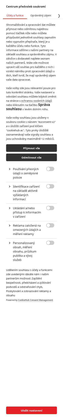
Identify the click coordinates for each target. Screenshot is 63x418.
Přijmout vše (31, 148)
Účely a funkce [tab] (14, 15)
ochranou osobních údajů (36, 100)
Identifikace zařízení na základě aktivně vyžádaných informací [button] (26, 193)
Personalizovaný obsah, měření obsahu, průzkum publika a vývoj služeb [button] (24, 251)
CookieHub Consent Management (35, 300)
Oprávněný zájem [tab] (40, 15)
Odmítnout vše (31, 157)
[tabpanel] (31, 166)
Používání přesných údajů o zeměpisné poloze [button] (26, 173)
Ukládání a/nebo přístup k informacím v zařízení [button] (27, 212)
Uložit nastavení (31, 410)
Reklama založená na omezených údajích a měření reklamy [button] (27, 230)
